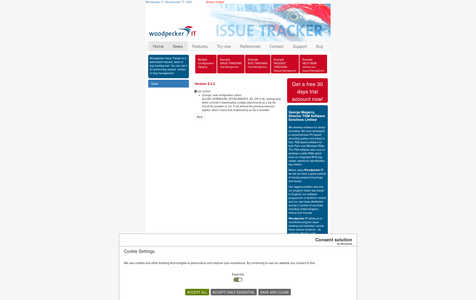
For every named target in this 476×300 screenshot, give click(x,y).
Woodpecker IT (154, 2)
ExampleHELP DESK (313, 65)
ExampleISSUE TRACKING (231, 63)
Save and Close (274, 292)
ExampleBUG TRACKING (258, 63)
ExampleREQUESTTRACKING (285, 65)
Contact (277, 46)
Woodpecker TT (175, 2)
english (220, 2)
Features (200, 46)
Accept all (197, 292)
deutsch (210, 2)
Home (158, 46)
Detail (154, 83)
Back (200, 117)
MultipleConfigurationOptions (206, 63)
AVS (189, 2)
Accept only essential (234, 292)
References (250, 46)
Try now (224, 46)
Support (300, 46)
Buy (319, 46)
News (178, 46)
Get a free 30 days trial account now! (307, 91)
